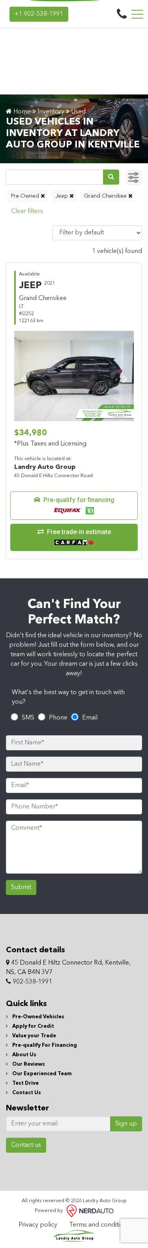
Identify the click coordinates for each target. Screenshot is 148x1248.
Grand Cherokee (106, 196)
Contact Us (26, 1092)
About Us (23, 1054)
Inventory (50, 112)
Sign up (126, 1124)
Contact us (26, 1145)
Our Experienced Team (41, 1073)
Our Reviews (28, 1064)
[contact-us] (122, 14)
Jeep (62, 196)
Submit (21, 887)
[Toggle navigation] (137, 14)
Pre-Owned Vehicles (37, 1017)
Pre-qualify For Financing (44, 1045)
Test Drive (25, 1083)
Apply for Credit (32, 1026)
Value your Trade (33, 1035)
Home (21, 112)
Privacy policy (38, 1225)
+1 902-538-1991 (39, 14)
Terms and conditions (99, 1225)
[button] (74, 505)
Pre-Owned (26, 196)
